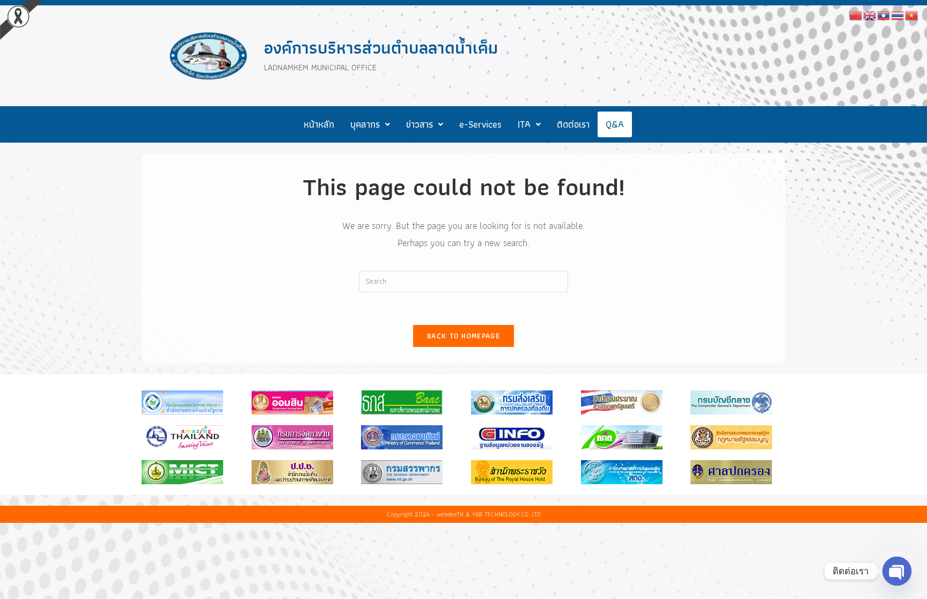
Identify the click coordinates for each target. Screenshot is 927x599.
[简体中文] (856, 14)
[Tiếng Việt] (912, 14)
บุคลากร (365, 124)
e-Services (480, 124)
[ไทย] (898, 14)
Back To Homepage (463, 336)
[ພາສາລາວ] (884, 14)
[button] (370, 124)
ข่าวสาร (419, 124)
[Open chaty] (896, 571)
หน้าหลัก (319, 124)
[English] (870, 14)
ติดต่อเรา (573, 124)
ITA (524, 124)
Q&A (615, 124)
